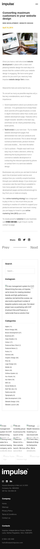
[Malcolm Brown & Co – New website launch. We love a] (20, 444)
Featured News (11, 348)
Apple (8, 326)
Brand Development (13, 333)
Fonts (8, 351)
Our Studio (10, 376)
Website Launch (12, 405)
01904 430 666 (8, 539)
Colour (9, 342)
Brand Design (11, 330)
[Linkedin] (29, 239)
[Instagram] (3, 481)
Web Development (10, 23)
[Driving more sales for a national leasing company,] (6, 444)
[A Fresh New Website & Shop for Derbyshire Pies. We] (33, 444)
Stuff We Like (11, 389)
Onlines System (11, 373)
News (8, 370)
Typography (10, 395)
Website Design (26, 23)
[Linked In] (7, 481)
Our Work (9, 380)
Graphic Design (11, 358)
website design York (16, 79)
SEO (7, 383)
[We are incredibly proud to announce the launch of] (20, 431)
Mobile (8, 367)
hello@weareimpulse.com (12, 543)
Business (9, 336)
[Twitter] (24, 239)
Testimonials (9, 130)
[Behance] (11, 481)
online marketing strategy (16, 198)
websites (20, 219)
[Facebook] (19, 239)
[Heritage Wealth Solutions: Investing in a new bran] (33, 431)
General (9, 355)
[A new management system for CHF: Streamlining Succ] (20, 299)
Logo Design (11, 364)
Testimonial (10, 392)
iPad (7, 361)
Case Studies (11, 339)
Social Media (10, 386)
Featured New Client (13, 345)
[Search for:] (20, 271)
